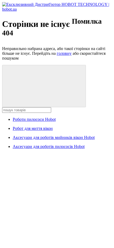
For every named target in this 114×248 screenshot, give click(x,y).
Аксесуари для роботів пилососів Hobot (49, 146)
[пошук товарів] (44, 86)
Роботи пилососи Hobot (34, 119)
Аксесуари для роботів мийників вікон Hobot (54, 137)
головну (64, 53)
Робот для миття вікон (33, 128)
